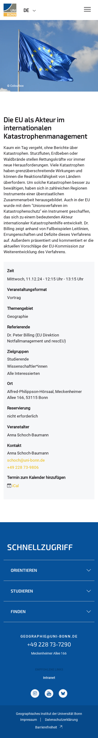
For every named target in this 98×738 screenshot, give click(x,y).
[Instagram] (35, 694)
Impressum (28, 720)
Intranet (49, 678)
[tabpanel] (49, 56)
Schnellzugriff (40, 547)
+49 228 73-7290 (49, 644)
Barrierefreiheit (46, 727)
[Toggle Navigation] (87, 10)
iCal (15, 485)
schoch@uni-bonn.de (26, 460)
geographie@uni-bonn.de (49, 636)
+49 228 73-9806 (23, 467)
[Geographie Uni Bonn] (10, 10)
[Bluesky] (63, 694)
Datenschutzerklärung (61, 720)
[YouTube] (49, 694)
